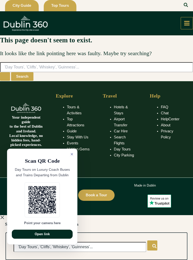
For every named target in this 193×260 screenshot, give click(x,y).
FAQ (164, 107)
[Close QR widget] (72, 154)
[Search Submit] (5, 76)
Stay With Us (77, 137)
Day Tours (122, 149)
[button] (22, 5)
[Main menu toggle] (187, 23)
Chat (165, 113)
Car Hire (121, 131)
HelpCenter (170, 119)
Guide (72, 131)
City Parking (124, 155)
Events (72, 143)
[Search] (152, 245)
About (165, 125)
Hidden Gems (78, 149)
